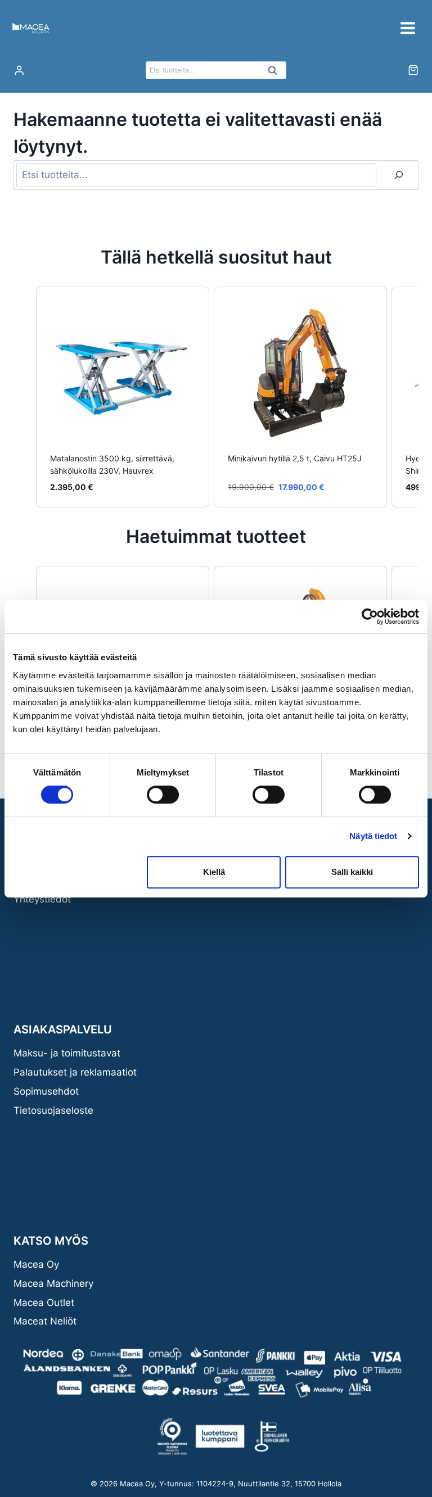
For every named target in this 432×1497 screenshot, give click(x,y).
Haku (275, 73)
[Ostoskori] (413, 70)
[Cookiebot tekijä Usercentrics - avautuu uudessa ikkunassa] (370, 616)
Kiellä (214, 872)
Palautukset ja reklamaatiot (75, 1072)
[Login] (19, 70)
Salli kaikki (352, 872)
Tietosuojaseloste (53, 1110)
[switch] (163, 795)
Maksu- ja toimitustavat (67, 1053)
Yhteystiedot (42, 899)
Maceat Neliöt (45, 1321)
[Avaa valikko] (407, 27)
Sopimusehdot (46, 1091)
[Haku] (399, 175)
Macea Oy (36, 1264)
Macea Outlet (44, 1302)
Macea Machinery (53, 1283)
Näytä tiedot (373, 836)
